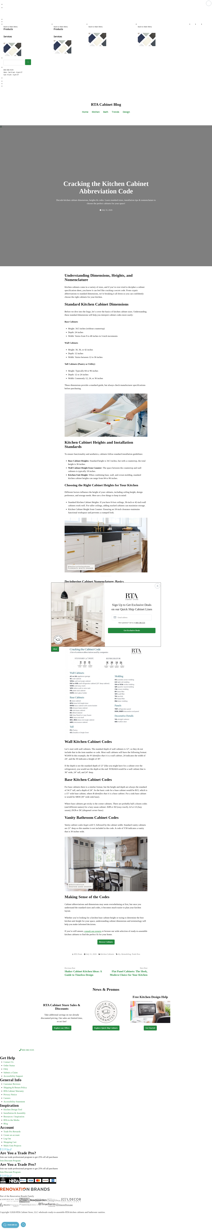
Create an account (12, 1135)
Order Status (9, 1065)
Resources (141, 24)
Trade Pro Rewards (12, 1131)
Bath (105, 111)
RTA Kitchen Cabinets (11, 32)
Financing (151, 32)
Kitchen (96, 111)
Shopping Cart (10, 1142)
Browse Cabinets (106, 942)
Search (6, 22)
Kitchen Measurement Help (26, 39)
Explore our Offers (62, 1028)
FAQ (6, 1069)
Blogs (165, 29)
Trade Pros (136, 954)
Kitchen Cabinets (9, 24)
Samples (200, 24)
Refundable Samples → (30, 49)
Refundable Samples (11, 86)
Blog (6, 1123)
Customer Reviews (12, 1084)
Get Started (150, 1028)
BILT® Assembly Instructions (14, 41)
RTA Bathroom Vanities (62, 32)
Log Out (7, 1138)
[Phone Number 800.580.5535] (5, 4)
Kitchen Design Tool (43, 39)
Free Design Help (10, 39)
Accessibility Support (13, 1076)
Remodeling (126, 954)
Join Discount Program (10, 1160)
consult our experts (92, 931)
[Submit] (28, 62)
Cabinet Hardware (16, 34)
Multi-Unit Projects (12, 1145)
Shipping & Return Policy (15, 1087)
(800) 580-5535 (140, 623)
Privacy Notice (10, 1094)
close (55, 649)
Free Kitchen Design (11, 84)
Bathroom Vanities (60, 24)
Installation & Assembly (15, 1113)
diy (119, 954)
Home (85, 111)
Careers (7, 1098)
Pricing (157, 32)
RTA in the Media (11, 1120)
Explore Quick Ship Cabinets (106, 1028)
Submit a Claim (11, 1072)
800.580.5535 (27, 1050)
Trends (115, 111)
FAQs (161, 29)
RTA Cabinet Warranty (14, 1091)
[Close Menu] (208, 3)
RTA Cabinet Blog (106, 104)
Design (126, 111)
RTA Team (78, 954)
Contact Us (8, 1062)
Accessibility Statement (14, 1101)
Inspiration (19, 1116)
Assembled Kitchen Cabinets (29, 32)
